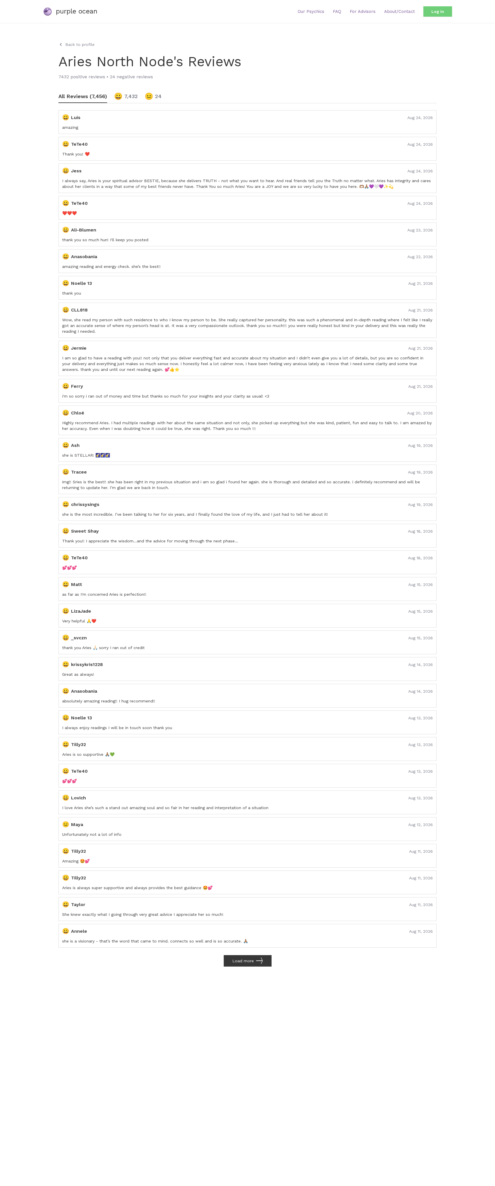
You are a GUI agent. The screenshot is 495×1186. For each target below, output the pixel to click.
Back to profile (80, 44)
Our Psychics (311, 11)
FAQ (337, 11)
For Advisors (363, 11)
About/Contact (399, 11)
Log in (437, 11)
